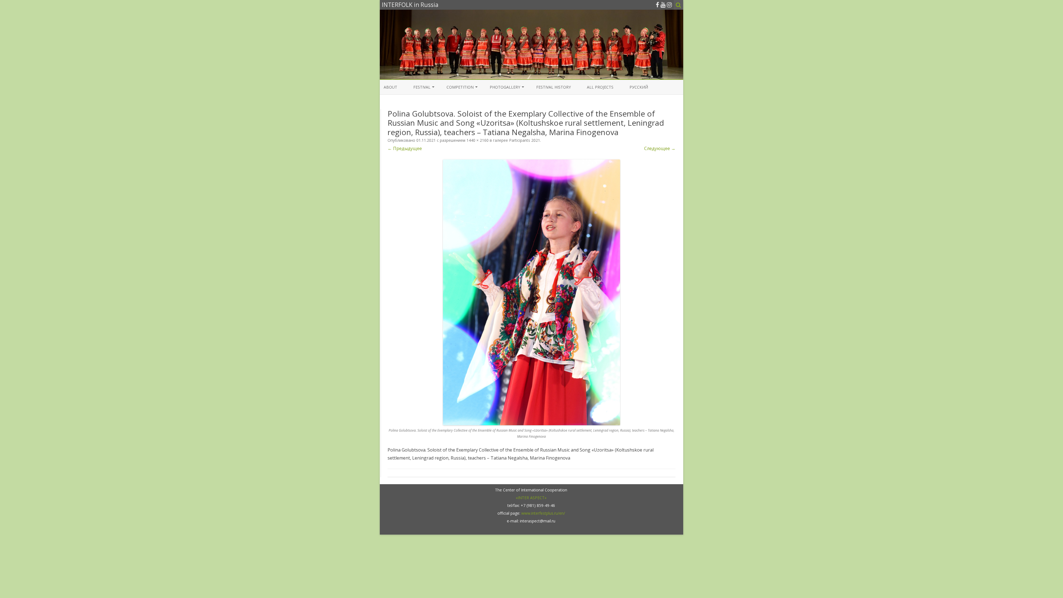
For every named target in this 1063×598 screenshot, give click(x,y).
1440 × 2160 (477, 140)
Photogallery (505, 87)
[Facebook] (657, 5)
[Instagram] (669, 5)
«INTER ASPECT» (531, 497)
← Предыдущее (405, 148)
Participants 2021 (524, 140)
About (390, 87)
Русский (638, 87)
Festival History (553, 87)
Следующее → (659, 148)
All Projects (600, 87)
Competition (460, 87)
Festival (421, 87)
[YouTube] (662, 5)
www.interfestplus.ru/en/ (543, 513)
